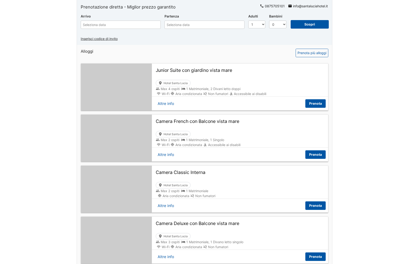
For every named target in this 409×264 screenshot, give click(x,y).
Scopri (309, 24)
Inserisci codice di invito (99, 39)
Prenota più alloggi (312, 53)
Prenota (315, 103)
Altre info (166, 103)
